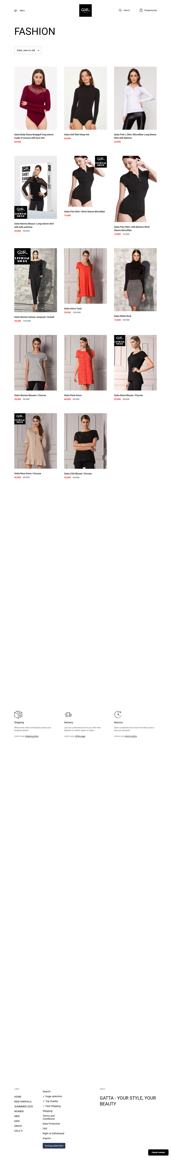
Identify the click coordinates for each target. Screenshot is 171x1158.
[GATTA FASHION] (85, 10)
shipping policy (31, 736)
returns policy (131, 736)
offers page (80, 736)
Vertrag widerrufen (54, 1145)
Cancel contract (158, 1152)
